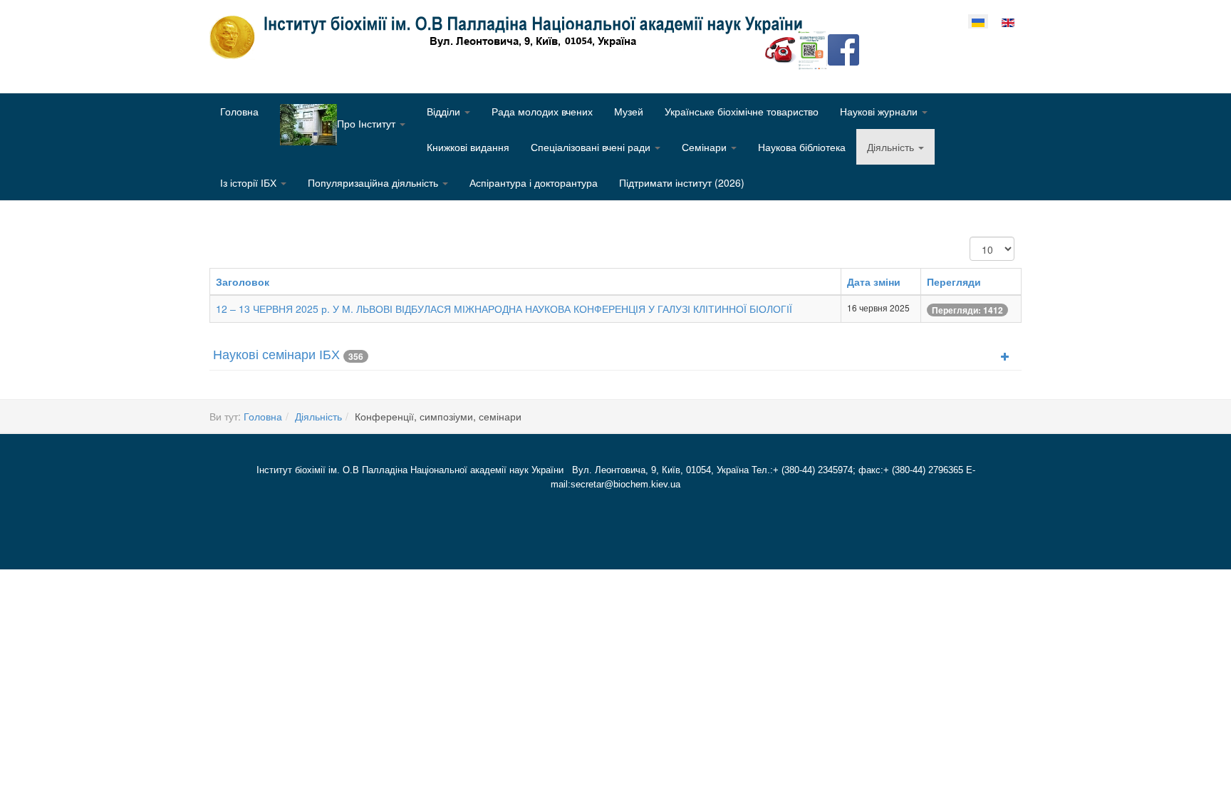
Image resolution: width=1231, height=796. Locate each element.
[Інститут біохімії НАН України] (511, 37)
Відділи (445, 111)
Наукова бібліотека (802, 147)
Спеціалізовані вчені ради (592, 147)
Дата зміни (873, 281)
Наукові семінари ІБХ (276, 353)
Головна (239, 111)
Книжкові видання (468, 147)
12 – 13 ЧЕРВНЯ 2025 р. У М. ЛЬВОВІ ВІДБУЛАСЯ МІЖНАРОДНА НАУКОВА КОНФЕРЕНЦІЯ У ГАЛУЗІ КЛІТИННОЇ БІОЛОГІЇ (504, 308)
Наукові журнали (880, 111)
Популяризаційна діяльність (374, 182)
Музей (628, 111)
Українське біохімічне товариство (742, 111)
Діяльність (892, 147)
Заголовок (242, 281)
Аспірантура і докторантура (533, 182)
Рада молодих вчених (542, 111)
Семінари (705, 147)
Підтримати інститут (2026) (681, 182)
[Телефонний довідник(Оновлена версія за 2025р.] (780, 48)
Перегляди (954, 281)
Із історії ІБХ (249, 182)
